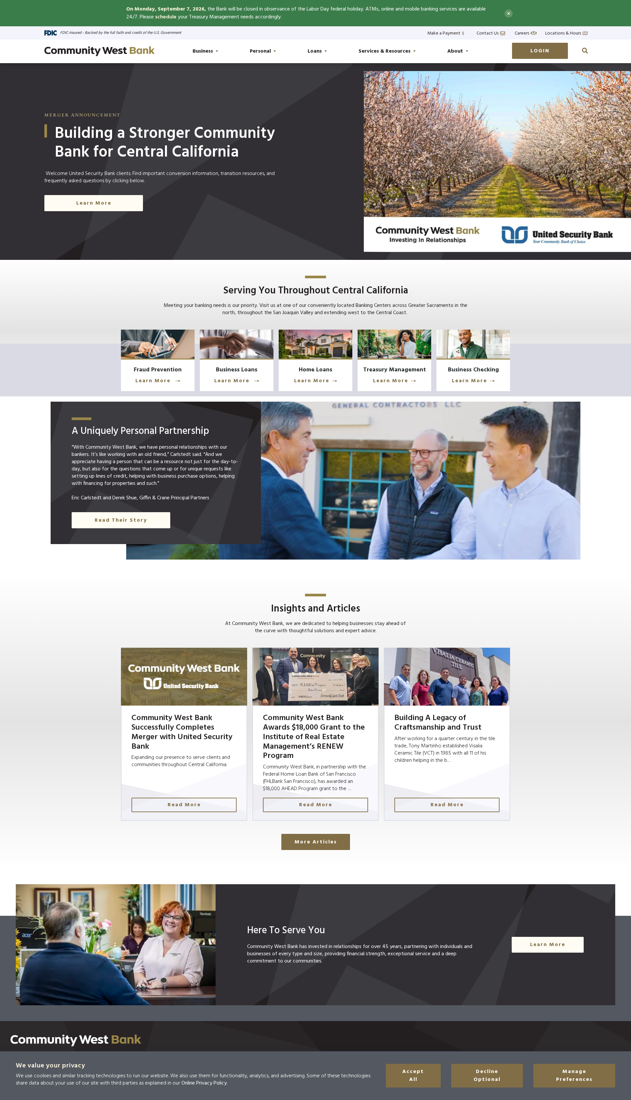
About (455, 51)
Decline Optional (487, 1075)
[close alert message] (508, 13)
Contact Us (488, 33)
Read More (184, 805)
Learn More (93, 203)
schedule (165, 17)
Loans (315, 51)
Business (203, 51)
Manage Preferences (574, 1075)
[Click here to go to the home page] (76, 1040)
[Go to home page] (99, 51)
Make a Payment (443, 33)
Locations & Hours (563, 33)
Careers (522, 33)
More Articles (315, 842)
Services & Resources (384, 51)
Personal (260, 51)
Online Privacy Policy (204, 1083)
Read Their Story (121, 520)
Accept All (413, 1075)
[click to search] (585, 50)
